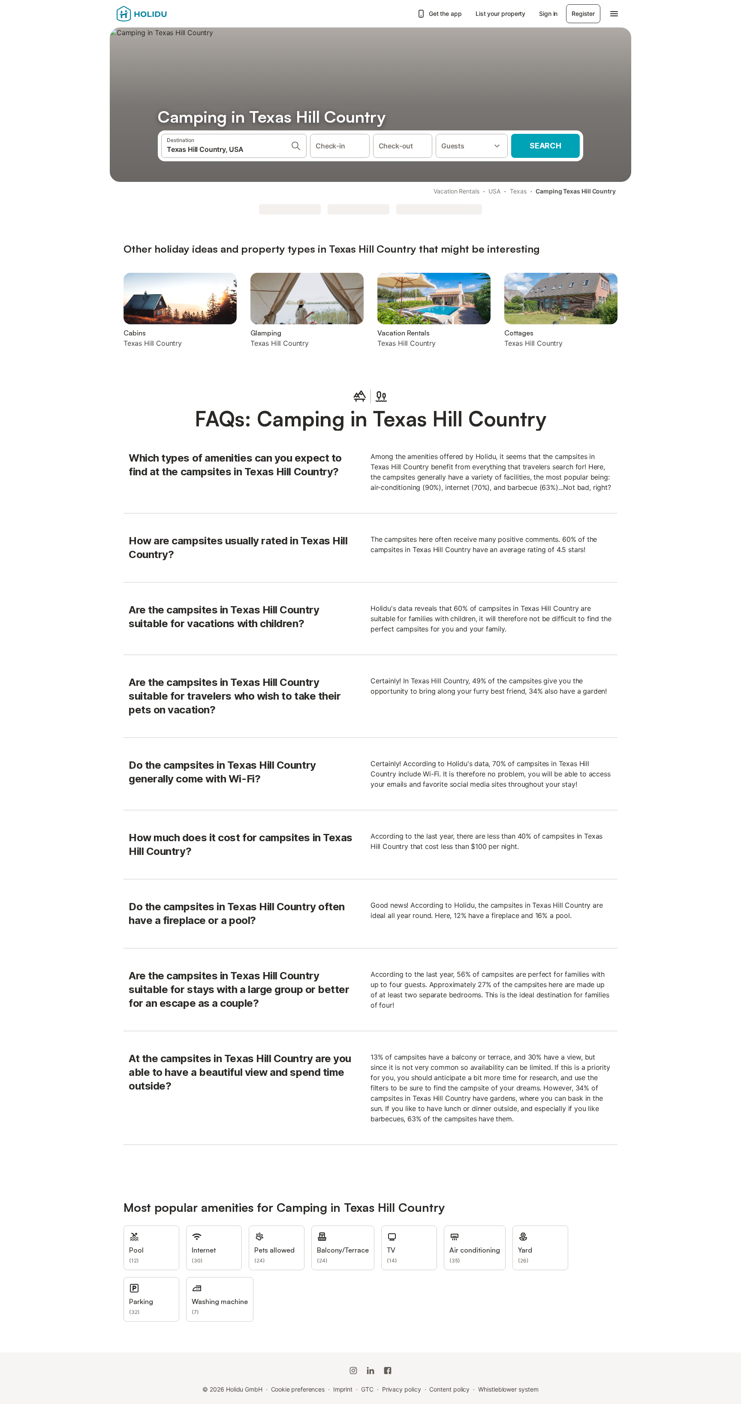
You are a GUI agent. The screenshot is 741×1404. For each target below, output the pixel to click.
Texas (518, 191)
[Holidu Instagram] (353, 1370)
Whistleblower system (508, 1389)
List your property (501, 13)
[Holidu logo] (159, 13)
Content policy (449, 1389)
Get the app (445, 13)
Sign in (548, 13)
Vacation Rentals (456, 191)
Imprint (342, 1389)
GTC (367, 1389)
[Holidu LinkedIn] (370, 1370)
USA (494, 191)
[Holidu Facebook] (387, 1370)
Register (583, 13)
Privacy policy (401, 1389)
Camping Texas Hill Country (576, 191)
